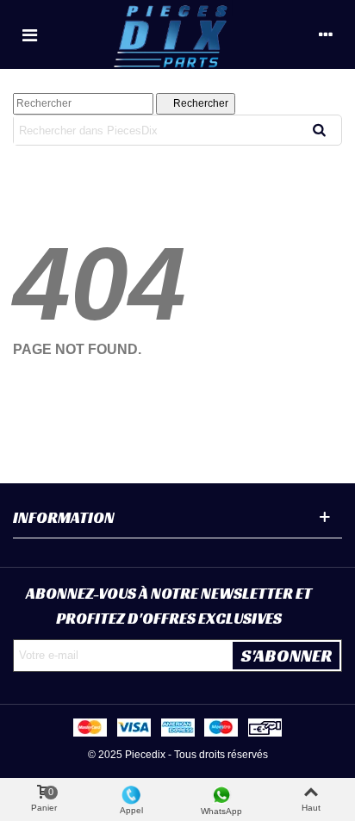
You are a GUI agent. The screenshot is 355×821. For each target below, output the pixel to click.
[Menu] (29, 34)
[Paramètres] (325, 34)
